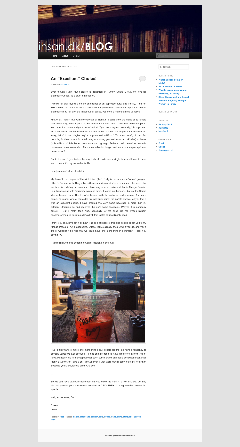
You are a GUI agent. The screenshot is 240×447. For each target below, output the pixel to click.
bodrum (94, 416)
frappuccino (116, 416)
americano (85, 416)
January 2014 (165, 124)
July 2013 (163, 127)
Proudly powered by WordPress (120, 435)
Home (54, 55)
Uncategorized (166, 150)
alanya (76, 416)
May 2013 (163, 131)
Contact (76, 55)
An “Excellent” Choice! (74, 78)
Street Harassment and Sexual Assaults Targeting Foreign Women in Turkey (174, 100)
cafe (101, 416)
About (65, 55)
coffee (107, 416)
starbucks (128, 416)
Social (162, 146)
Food (62, 416)
